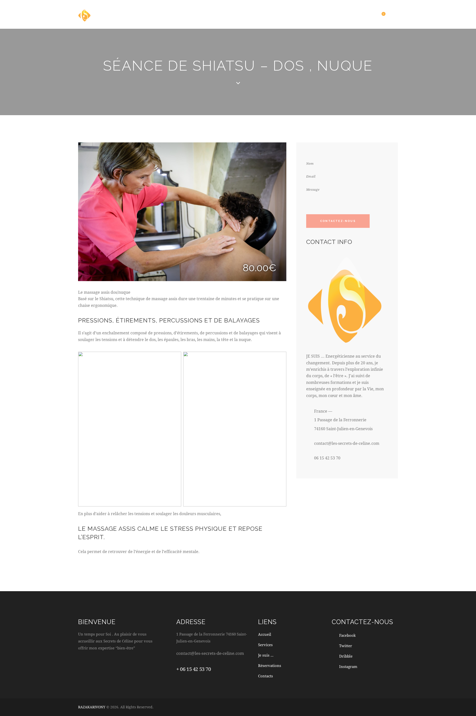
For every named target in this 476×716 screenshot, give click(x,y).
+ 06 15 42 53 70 (193, 669)
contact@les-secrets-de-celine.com (346, 443)
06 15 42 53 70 (327, 457)
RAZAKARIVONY (91, 707)
